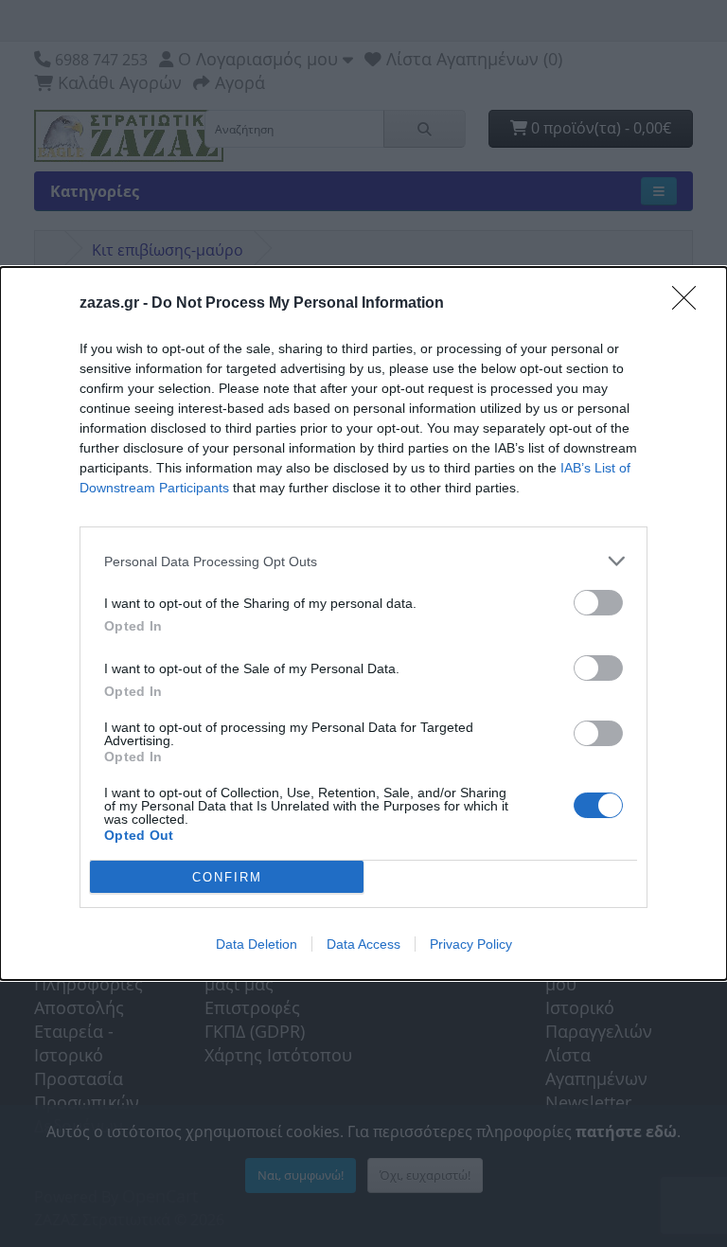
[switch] (598, 602)
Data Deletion (256, 944)
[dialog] (363, 623)
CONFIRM (227, 877)
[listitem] (363, 561)
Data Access (363, 944)
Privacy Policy (471, 944)
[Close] (690, 304)
